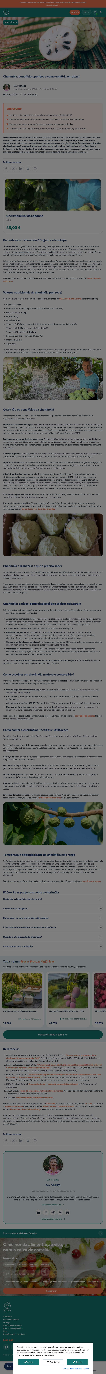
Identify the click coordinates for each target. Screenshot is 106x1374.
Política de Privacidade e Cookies (76, 1369)
